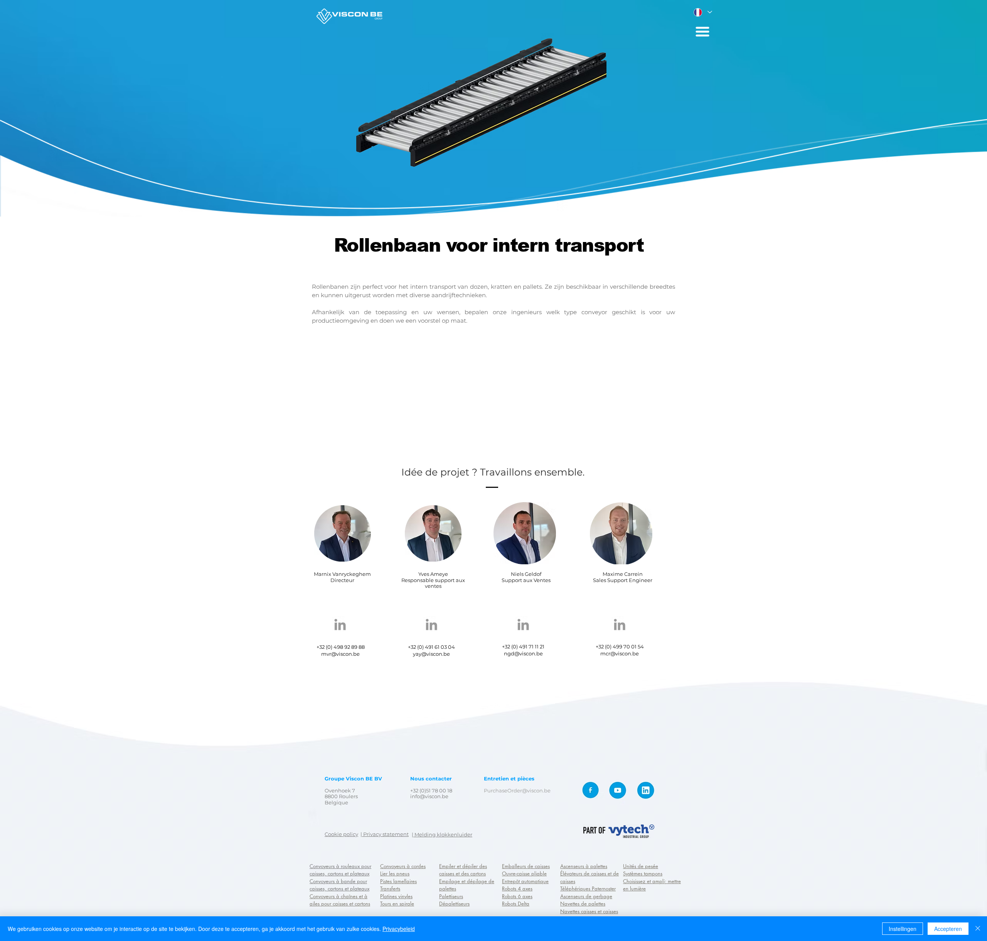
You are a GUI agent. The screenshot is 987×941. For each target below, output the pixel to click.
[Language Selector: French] (702, 12)
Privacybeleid (398, 929)
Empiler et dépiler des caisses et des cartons (463, 870)
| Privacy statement (384, 834)
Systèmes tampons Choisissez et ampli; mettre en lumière (652, 881)
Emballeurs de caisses (526, 866)
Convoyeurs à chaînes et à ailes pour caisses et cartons (340, 900)
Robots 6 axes (517, 896)
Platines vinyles (396, 896)
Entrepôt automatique (525, 881)
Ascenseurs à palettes (583, 866)
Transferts (390, 888)
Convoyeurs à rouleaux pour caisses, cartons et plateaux (340, 870)
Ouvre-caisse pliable (524, 873)
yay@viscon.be (431, 654)
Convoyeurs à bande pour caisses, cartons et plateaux (339, 885)
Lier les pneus (394, 873)
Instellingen (902, 929)
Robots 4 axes (517, 888)
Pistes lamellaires (398, 881)
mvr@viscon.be (340, 654)
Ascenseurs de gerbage (586, 896)
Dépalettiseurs (454, 903)
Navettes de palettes (582, 903)
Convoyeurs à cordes (403, 866)
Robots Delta (515, 903)
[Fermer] (977, 928)
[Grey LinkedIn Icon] (340, 624)
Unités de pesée (640, 866)
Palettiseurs (451, 896)
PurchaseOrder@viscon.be (517, 790)
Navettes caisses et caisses (589, 911)
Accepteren (948, 929)
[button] (702, 31)
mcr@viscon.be (619, 653)
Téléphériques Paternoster (588, 888)
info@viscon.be (429, 796)
